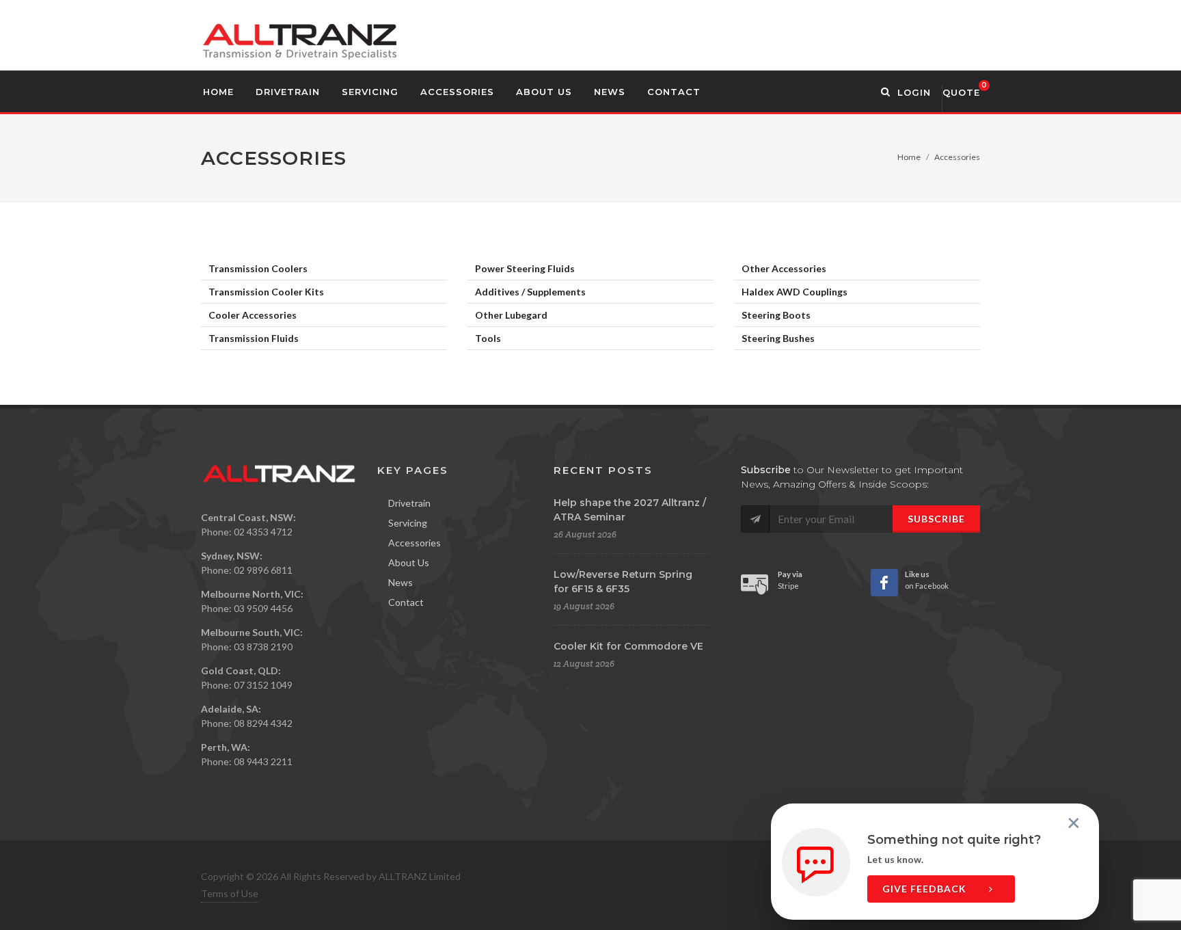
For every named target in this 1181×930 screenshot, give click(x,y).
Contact (406, 602)
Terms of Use (229, 893)
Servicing (407, 523)
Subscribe (936, 518)
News (400, 582)
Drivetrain (409, 503)
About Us (408, 562)
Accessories (414, 542)
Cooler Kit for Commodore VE (628, 646)
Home (909, 157)
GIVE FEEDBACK (925, 888)
